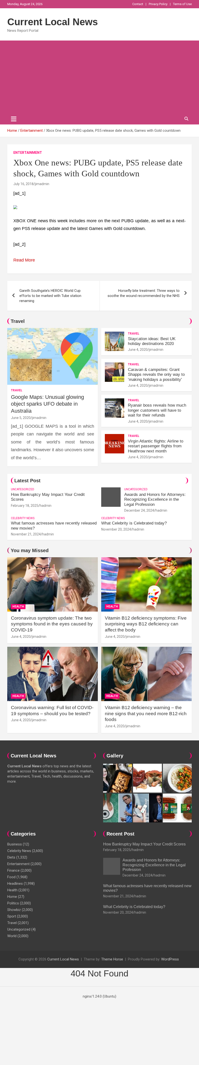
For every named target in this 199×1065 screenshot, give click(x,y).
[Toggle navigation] (13, 118)
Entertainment (27, 153)
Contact (137, 4)
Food (11, 877)
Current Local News (52, 21)
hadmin (45, 506)
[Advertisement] (99, 77)
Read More (24, 260)
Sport (11, 916)
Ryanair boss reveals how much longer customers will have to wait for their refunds (157, 410)
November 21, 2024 (26, 534)
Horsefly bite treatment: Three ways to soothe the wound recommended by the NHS (144, 293)
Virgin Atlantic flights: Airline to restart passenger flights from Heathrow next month (155, 446)
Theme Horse (112, 959)
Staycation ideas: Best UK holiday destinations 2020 (151, 341)
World (12, 936)
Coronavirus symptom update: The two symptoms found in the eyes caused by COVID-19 (52, 623)
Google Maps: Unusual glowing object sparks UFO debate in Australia (47, 404)
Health (18, 606)
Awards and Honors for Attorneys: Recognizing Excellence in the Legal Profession (155, 499)
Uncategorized (22, 489)
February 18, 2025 (24, 506)
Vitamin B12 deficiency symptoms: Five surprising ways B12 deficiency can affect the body (146, 623)
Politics (13, 903)
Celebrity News (22, 518)
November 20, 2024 (116, 529)
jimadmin (42, 184)
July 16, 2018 (23, 184)
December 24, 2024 (139, 510)
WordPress (170, 959)
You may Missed (30, 550)
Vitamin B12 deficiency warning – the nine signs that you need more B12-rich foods (146, 713)
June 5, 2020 (21, 418)
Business (14, 844)
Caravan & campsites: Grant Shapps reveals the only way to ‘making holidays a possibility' (156, 374)
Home (12, 896)
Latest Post (27, 480)
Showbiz (14, 910)
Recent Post (120, 833)
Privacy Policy (158, 4)
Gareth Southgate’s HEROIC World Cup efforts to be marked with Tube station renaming (50, 295)
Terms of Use (182, 4)
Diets (11, 857)
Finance (13, 870)
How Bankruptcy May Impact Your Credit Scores (145, 844)
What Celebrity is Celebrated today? (134, 523)
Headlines (15, 883)
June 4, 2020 (138, 350)
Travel (18, 321)
